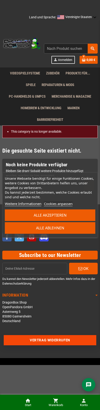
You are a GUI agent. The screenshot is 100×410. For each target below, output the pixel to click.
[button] (77, 17)
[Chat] (88, 384)
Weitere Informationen (23, 203)
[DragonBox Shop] (21, 44)
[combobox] (71, 49)
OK (85, 268)
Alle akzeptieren (50, 215)
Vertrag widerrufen (50, 340)
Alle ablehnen (50, 228)
